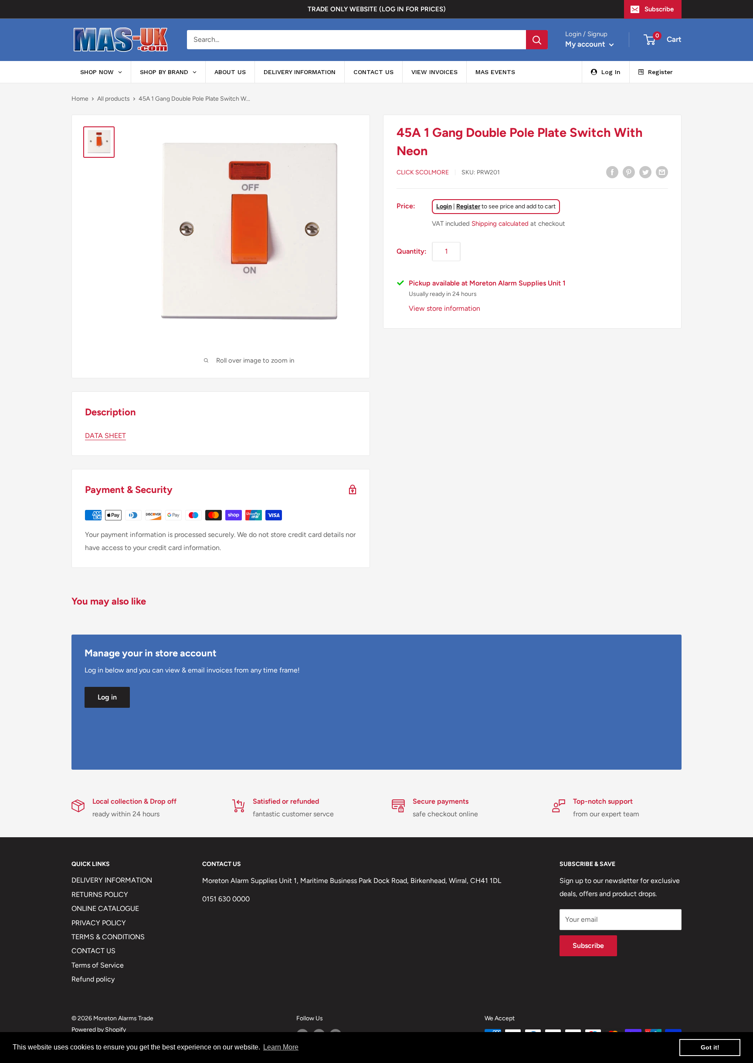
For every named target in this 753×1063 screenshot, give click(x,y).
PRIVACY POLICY (98, 923)
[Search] (537, 39)
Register (468, 206)
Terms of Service (97, 965)
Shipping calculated (500, 223)
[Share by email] (662, 171)
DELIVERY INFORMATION (111, 880)
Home (79, 98)
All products (113, 98)
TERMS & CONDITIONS (108, 937)
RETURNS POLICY (99, 894)
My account (586, 44)
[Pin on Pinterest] (629, 171)
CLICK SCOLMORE (423, 172)
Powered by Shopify (98, 1029)
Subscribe (659, 9)
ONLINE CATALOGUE (105, 908)
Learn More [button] (280, 1047)
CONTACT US (93, 951)
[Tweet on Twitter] (645, 171)
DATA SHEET (105, 435)
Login (444, 206)
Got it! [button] (710, 1047)
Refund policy (93, 979)
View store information (444, 308)
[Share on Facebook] (612, 171)
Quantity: (412, 251)
